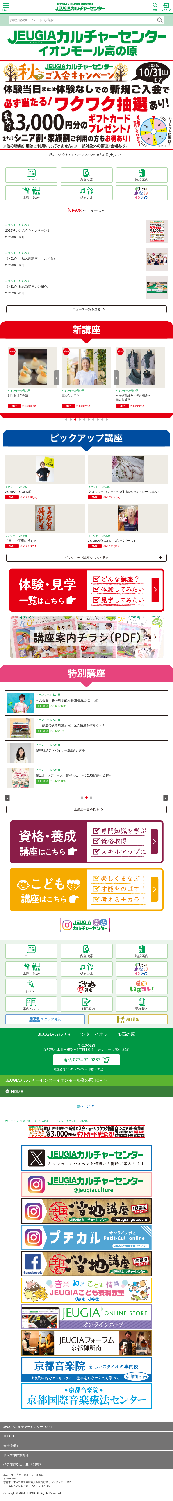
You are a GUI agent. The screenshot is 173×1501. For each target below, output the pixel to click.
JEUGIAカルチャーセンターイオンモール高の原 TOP (53, 1080)
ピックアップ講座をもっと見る (86, 557)
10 (107, 419)
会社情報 (9, 1445)
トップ (11, 1121)
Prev (56, 377)
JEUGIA (9, 1436)
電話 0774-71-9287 (81, 1059)
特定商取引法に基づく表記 (22, 1464)
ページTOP (88, 1106)
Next (116, 377)
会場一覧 (25, 1121)
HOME (17, 1091)
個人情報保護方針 (16, 1455)
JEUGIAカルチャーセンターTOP (26, 1426)
